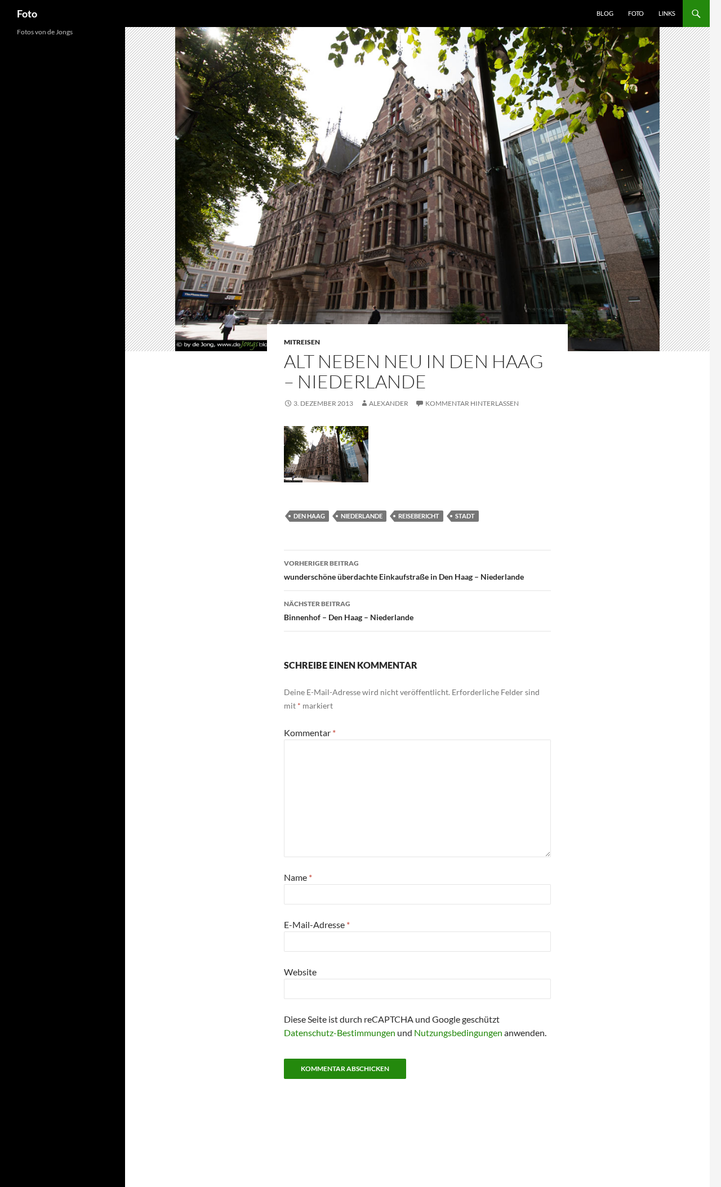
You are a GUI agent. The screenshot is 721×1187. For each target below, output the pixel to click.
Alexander (388, 403)
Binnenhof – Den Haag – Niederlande (348, 610)
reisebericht (418, 515)
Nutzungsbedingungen (458, 1032)
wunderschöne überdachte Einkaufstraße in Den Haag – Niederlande (404, 570)
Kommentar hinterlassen (472, 403)
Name (298, 877)
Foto (27, 13)
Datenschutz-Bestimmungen (339, 1032)
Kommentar (310, 732)
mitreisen (302, 342)
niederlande (361, 515)
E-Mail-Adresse (317, 924)
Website (300, 971)
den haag (309, 515)
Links (666, 13)
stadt (465, 515)
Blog (605, 13)
